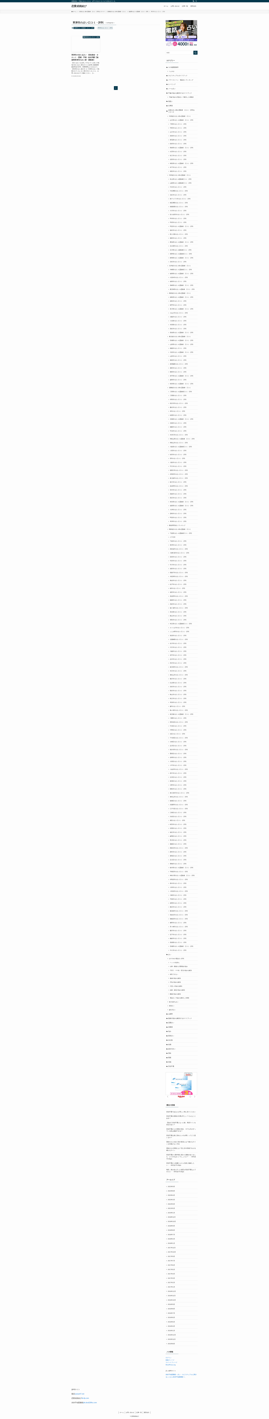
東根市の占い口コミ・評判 (178, 360)
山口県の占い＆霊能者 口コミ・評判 (181, 120)
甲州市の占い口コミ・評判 (178, 218)
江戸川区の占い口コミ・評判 (179, 808)
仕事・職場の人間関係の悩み (179, 966)
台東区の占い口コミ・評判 (178, 741)
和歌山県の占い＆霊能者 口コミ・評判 (182, 439)
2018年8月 (171, 1230)
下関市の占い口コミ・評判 (178, 124)
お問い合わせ (130, 1412)
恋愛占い (171, 1022)
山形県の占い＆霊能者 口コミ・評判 (181, 344)
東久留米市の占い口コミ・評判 (179, 793)
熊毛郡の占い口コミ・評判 (178, 140)
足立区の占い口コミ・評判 (178, 860)
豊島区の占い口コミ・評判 (178, 856)
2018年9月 (171, 1226)
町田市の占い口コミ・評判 (178, 824)
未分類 (170, 1040)
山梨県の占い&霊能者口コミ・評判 (180, 183)
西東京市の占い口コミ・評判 (179, 848)
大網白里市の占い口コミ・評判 (179, 553)
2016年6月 (171, 1317)
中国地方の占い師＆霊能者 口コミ (180, 116)
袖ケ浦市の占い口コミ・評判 (179, 608)
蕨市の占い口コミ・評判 (177, 706)
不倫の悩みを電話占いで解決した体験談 (181, 97)
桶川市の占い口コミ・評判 (178, 679)
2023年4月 (171, 1195)
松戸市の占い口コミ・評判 (178, 584)
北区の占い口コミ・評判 (177, 734)
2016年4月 (171, 1326)
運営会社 (146, 1412)
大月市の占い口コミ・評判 (178, 210)
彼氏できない (174, 974)
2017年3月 (171, 1278)
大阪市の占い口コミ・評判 (178, 462)
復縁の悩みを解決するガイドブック (180, 1018)
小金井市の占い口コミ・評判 (179, 769)
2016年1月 (171, 1330)
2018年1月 (171, 1243)
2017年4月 (171, 1274)
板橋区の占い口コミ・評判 (178, 801)
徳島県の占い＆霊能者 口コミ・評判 (181, 297)
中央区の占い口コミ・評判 (178, 726)
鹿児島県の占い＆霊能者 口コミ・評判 (182, 289)
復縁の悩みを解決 (175, 978)
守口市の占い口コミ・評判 (178, 466)
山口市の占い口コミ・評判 (178, 132)
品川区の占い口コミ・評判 (178, 745)
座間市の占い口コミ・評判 (178, 903)
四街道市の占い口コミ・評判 (179, 549)
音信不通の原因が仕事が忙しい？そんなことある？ (181, 1117)
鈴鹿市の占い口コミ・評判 (178, 415)
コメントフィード (171, 1362)
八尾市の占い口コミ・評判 (178, 450)
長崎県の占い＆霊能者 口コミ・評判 (181, 285)
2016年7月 (171, 1313)
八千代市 (172, 537)
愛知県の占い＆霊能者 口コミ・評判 (181, 242)
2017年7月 (171, 1261)
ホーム (122, 1412)
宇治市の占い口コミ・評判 (178, 431)
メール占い (172, 88)
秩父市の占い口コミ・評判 (178, 698)
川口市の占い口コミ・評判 (178, 647)
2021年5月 (171, 1208)
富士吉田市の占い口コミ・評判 (179, 214)
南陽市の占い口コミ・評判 (178, 348)
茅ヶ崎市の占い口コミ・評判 (179, 926)
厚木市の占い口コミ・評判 (178, 883)
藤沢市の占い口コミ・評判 (178, 930)
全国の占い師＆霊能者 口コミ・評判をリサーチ (181, 111)
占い (169, 954)
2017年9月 (171, 1256)
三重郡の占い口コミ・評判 (178, 395)
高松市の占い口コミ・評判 (178, 328)
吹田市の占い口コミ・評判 (178, 454)
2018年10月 (172, 1221)
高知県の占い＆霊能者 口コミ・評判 (181, 332)
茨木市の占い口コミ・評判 (178, 490)
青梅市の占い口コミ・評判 (178, 864)
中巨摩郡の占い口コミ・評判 (179, 191)
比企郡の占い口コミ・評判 (178, 683)
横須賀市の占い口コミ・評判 (179, 911)
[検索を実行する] (195, 53)
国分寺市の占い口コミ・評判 (179, 749)
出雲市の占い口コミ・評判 (178, 151)
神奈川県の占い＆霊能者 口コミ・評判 (182, 875)
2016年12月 (172, 1291)
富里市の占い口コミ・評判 (178, 557)
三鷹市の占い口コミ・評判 (178, 718)
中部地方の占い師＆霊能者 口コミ (180, 175)
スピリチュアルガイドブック (177, 75)
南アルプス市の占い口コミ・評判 (180, 199)
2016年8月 (171, 1309)
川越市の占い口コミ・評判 (178, 651)
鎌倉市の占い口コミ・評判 (178, 938)
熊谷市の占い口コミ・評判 (178, 690)
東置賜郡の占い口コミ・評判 (179, 364)
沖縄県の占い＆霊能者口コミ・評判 (181, 269)
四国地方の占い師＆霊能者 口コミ (180, 293)
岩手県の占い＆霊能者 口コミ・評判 (181, 376)
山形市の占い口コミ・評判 (178, 356)
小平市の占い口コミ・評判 (178, 765)
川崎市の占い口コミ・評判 (178, 895)
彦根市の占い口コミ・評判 (178, 513)
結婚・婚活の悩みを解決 (177, 990)
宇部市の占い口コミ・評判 (178, 128)
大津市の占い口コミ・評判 (178, 509)
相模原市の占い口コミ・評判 (179, 919)
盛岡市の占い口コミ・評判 (178, 380)
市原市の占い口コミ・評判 (178, 561)
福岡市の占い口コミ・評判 (178, 281)
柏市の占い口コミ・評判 (177, 588)
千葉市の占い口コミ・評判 (178, 541)
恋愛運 (170, 1027)
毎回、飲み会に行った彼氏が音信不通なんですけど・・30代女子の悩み (181, 1171)
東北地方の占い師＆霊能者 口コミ (180, 336)
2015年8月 (171, 1344)
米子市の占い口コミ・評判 (178, 167)
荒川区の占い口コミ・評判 (178, 840)
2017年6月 (171, 1265)
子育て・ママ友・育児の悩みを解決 (181, 970)
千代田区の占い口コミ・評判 (179, 738)
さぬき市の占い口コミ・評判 (179, 313)
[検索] (196, 1)
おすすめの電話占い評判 (176, 958)
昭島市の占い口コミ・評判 (178, 789)
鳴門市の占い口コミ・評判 (178, 305)
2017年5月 (171, 1269)
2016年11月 (172, 1295)
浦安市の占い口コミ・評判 (178, 592)
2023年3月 (171, 1199)
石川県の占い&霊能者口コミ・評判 (180, 250)
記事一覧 (139, 1412)
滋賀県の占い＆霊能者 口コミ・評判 (84, 28)
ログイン (168, 1357)
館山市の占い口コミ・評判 (178, 616)
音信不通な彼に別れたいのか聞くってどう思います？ (181, 1136)
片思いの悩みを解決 (176, 986)
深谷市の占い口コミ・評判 (178, 686)
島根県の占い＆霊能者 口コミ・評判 (181, 147)
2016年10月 (172, 1300)
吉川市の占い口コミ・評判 (178, 643)
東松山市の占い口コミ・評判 (179, 675)
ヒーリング (172, 84)
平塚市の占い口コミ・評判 (178, 899)
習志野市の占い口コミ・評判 (179, 596)
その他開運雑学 (173, 67)
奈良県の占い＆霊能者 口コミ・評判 (181, 502)
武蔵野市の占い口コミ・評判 (179, 804)
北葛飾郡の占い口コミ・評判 (179, 639)
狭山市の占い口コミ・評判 (178, 694)
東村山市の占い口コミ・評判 (179, 797)
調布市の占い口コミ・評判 (178, 852)
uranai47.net (79, 1394)
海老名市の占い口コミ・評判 (179, 915)
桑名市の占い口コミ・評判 (178, 407)
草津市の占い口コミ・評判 (178, 521)
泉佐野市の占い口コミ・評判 (179, 486)
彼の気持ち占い (174, 1002)
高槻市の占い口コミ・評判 (178, 494)
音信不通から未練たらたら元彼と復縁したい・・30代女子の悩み (180, 1164)
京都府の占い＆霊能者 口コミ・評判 (181, 419)
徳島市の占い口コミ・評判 (178, 301)
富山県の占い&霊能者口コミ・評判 (180, 179)
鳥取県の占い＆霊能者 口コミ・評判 (181, 163)
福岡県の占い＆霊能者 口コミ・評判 (181, 273)
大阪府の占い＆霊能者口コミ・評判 (181, 446)
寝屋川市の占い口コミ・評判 (179, 470)
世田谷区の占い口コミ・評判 (179, 722)
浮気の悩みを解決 (175, 982)
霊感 (169, 1062)
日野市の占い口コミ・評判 (178, 785)
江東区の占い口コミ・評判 (178, 812)
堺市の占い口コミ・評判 (177, 458)
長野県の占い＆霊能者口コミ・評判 (181, 254)
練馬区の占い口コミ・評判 (178, 836)
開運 (169, 1057)
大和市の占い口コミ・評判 (178, 887)
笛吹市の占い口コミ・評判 (178, 230)
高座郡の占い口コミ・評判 (178, 942)
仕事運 (170, 105)
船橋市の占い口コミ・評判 (178, 600)
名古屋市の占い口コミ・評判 (179, 246)
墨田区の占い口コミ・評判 (178, 753)
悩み (169, 1031)
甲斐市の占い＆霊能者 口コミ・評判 (181, 226)
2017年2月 (171, 1282)
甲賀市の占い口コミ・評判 (178, 517)
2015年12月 (172, 1335)
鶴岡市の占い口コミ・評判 (178, 372)
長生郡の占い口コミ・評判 (178, 612)
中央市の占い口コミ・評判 (178, 187)
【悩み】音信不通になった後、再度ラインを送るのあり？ (181, 1124)
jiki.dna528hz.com (90, 1402)
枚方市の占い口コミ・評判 (178, 482)
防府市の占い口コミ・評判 (178, 143)
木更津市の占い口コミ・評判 (179, 576)
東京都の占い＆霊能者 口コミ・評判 (181, 714)
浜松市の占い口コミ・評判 (178, 262)
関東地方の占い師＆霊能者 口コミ (180, 529)
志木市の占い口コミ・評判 (178, 659)
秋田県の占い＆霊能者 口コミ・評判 (181, 384)
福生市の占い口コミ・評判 (178, 832)
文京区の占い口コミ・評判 (178, 777)
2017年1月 (171, 1287)
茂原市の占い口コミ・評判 (178, 604)
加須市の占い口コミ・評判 (178, 635)
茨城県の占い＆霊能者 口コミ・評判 (181, 946)
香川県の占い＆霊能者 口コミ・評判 (181, 309)
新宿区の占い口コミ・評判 (178, 781)
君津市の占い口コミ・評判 (178, 545)
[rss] (193, 1)
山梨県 (170, 1014)
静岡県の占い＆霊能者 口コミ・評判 (181, 258)
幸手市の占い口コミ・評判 (178, 655)
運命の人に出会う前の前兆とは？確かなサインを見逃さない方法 (181, 1143)
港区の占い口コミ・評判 (177, 820)
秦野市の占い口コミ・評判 (178, 922)
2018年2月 (171, 1239)
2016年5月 (171, 1322)
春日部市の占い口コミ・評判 (179, 667)
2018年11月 (172, 1217)
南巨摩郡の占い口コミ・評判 (179, 203)
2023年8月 (171, 1191)
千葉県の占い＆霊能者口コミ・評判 (181, 533)
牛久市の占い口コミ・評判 (178, 950)
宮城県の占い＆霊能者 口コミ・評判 (181, 340)
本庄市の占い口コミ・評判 (178, 671)
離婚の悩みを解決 (175, 994)
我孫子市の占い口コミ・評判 (179, 572)
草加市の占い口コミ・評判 (178, 702)
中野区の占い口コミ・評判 (178, 730)
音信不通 (171, 1066)
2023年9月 (171, 1186)
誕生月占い (172, 1010)
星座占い (171, 1006)
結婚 (169, 1044)
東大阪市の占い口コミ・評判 (179, 478)
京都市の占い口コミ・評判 (178, 423)
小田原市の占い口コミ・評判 (179, 891)
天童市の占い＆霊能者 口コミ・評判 (181, 352)
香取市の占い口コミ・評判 (178, 620)
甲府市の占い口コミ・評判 (178, 222)
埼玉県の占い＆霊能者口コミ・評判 (181, 623)
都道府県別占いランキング (177, 525)
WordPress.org (171, 1365)
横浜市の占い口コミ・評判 (178, 907)
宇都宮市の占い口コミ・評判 (179, 871)
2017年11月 (172, 1248)
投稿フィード (170, 1360)
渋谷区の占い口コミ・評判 (178, 816)
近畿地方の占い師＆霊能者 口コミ (180, 387)
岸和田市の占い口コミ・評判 (179, 474)
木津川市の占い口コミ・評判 (179, 435)
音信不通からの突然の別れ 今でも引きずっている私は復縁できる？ (181, 1130)
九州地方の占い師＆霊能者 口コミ (180, 265)
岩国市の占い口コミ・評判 (178, 136)
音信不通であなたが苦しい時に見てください (181, 1112)
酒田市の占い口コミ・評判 (178, 368)
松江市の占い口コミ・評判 (178, 155)
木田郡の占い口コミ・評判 (178, 324)
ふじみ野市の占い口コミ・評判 (179, 631)
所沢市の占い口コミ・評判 (178, 663)
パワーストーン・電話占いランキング (180, 80)
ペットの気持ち (174, 962)
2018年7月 (171, 1234)
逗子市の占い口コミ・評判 (178, 934)
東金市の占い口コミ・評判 (178, 580)
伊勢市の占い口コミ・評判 (178, 399)
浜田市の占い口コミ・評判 (178, 159)
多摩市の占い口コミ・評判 (178, 757)
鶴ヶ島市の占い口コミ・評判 (179, 710)
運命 (169, 1053)
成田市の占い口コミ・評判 (178, 568)
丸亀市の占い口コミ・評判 (178, 317)
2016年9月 (171, 1304)
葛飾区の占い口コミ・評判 (178, 844)
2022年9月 (171, 1204)
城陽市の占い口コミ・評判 (178, 427)
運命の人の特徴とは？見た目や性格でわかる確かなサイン (181, 1149)
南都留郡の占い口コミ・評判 (179, 206)
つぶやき (171, 71)
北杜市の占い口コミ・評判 (178, 195)
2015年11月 (172, 1339)
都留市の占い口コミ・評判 (178, 238)
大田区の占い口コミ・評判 (178, 761)
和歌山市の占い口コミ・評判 (179, 442)
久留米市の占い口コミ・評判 (179, 277)
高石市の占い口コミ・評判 (178, 498)
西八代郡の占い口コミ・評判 (179, 234)
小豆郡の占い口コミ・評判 (178, 321)
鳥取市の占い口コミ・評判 (178, 171)
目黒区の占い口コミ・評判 (178, 828)
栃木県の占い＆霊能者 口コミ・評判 (181, 867)
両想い (170, 101)
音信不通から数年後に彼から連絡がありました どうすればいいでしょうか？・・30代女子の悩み (181, 1157)
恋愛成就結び (79, 6)
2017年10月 (172, 1252)
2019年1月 (171, 1213)
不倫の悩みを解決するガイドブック (180, 93)
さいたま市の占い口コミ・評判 (179, 627)
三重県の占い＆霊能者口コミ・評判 (181, 391)
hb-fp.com (85, 1398)
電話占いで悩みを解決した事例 (179, 998)
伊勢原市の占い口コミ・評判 (179, 879)
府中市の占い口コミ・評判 (178, 773)
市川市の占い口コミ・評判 (178, 565)
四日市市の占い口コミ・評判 (179, 403)
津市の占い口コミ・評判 (177, 411)
